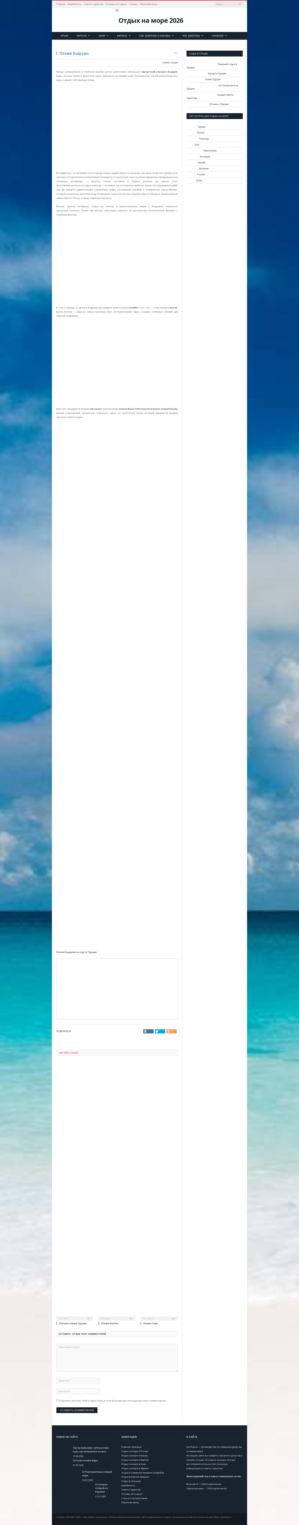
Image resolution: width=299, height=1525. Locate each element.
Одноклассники (194, 1488)
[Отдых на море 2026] (149, 19)
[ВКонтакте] (148, 1031)
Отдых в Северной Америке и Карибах (142, 1472)
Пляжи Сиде (150, 1323)
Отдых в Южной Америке (135, 1476)
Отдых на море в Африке (135, 1468)
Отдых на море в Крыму (134, 1455)
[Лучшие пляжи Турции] (74, 1190)
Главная (60, 4)
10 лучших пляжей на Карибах (101, 1488)
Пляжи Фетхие (110, 1323)
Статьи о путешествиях (134, 1498)
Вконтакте (192, 1484)
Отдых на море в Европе (135, 1459)
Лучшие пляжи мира (85, 1460)
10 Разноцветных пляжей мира (97, 1473)
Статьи (133, 4)
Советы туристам (93, 4)
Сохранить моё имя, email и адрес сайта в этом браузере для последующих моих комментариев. (112, 1400)
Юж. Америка (191, 35)
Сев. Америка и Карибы (154, 35)
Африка (122, 35)
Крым (64, 35)
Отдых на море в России (134, 1451)
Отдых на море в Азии (133, 1464)
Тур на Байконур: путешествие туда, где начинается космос (91, 1449)
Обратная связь (148, 4)
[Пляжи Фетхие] (116, 1190)
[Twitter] (160, 1031)
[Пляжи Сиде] (159, 1190)
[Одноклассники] (171, 1031)
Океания (217, 35)
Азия (102, 35)
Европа (82, 35)
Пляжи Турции (170, 62)
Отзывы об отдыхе (116, 4)
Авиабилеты (74, 4)
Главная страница (131, 1446)
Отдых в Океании (131, 1481)
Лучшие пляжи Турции (73, 1323)
